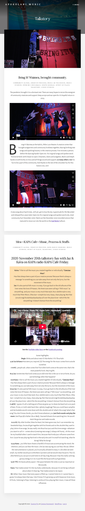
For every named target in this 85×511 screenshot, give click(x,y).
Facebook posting (55, 350)
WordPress (58, 504)
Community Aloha (21, 83)
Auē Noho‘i (55, 221)
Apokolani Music (23, 4)
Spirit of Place (63, 85)
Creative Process (38, 83)
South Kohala (48, 85)
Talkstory (35, 87)
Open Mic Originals (32, 85)
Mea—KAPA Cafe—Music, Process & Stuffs (42, 242)
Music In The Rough (56, 83)
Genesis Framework (47, 504)
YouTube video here (35, 350)
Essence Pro (35, 504)
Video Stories (47, 87)
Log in (65, 504)
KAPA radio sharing (56, 247)
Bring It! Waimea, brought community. (42, 77)
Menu (77, 5)
